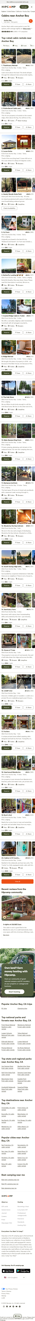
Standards (21, 1222)
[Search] (31, 21)
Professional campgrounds (22, 1214)
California (19, 11)
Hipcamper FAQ (6, 1223)
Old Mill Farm (16, 924)
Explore (3, 11)
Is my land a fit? (23, 1210)
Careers (4, 1216)
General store (5, 1210)
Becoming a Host (23, 1206)
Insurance (21, 1219)
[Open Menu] (31, 7)
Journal (4, 1213)
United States (11, 11)
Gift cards (4, 1206)
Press (3, 1219)
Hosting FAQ (22, 1225)
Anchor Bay (26, 11)
